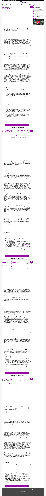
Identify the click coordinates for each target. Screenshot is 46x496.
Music (21, 4)
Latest (6, 4)
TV (2, 8)
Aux (34, 4)
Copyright (28, 489)
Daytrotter (13, 0)
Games (25, 4)
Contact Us (34, 489)
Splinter (10, 0)
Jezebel (8, 0)
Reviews (4, 8)
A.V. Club (5, 0)
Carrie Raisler (4, 7)
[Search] (2, 4)
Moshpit (16, 0)
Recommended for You (37, 5)
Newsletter (39, 4)
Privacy (31, 489)
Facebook (24, 489)
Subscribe (30, 4)
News (10, 4)
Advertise (17, 489)
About (11, 489)
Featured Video (35, 18)
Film (17, 4)
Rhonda (21, 338)
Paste (3, 0)
